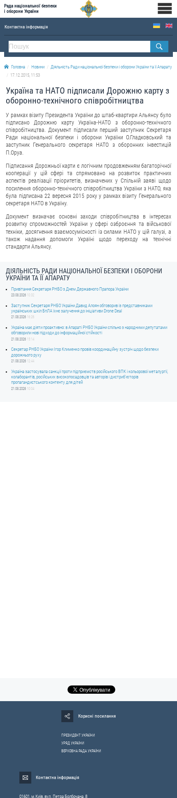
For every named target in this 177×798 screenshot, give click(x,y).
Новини (37, 67)
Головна (18, 67)
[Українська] (156, 25)
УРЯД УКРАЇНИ (72, 743)
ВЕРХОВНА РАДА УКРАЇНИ (81, 751)
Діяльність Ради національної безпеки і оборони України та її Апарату (111, 67)
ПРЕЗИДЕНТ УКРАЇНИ (78, 735)
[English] (168, 25)
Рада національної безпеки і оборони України (30, 8)
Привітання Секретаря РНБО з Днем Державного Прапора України (69, 289)
